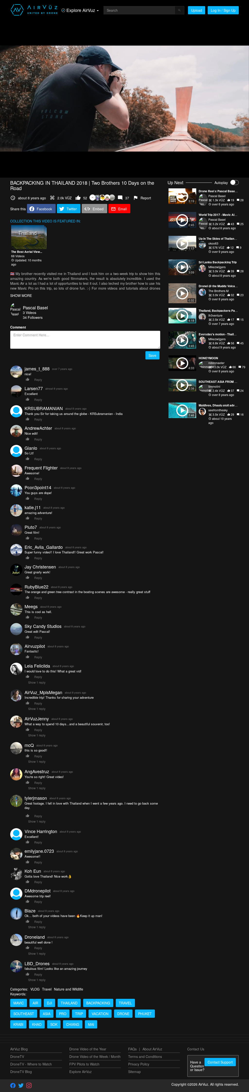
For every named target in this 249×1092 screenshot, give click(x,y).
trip (79, 1013)
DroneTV (17, 1056)
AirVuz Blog (19, 1048)
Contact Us (195, 1048)
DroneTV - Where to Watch (31, 1064)
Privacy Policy (138, 1064)
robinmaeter (216, 363)
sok (53, 1024)
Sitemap (134, 1071)
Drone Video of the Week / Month (95, 1056)
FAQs (132, 1048)
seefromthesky (218, 410)
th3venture (215, 315)
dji (49, 1002)
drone (123, 1013)
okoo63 (213, 243)
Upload (196, 10)
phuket (145, 1013)
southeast (23, 1013)
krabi (18, 1024)
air (35, 1002)
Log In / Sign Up (223, 10)
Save (152, 355)
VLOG (35, 989)
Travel (47, 989)
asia (46, 1013)
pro (62, 1013)
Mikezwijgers (217, 267)
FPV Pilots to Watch (84, 1064)
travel (125, 1002)
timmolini (214, 386)
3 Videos (29, 312)
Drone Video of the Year (87, 1048)
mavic (18, 1002)
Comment (18, 327)
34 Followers (33, 317)
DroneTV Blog (21, 1071)
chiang (72, 1024)
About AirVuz (152, 1048)
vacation (100, 1013)
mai (91, 1024)
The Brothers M (218, 291)
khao (37, 1024)
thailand (69, 1002)
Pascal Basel (35, 307)
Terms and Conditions (145, 1056)
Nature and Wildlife (68, 989)
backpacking (98, 1002)
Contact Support (220, 1062)
